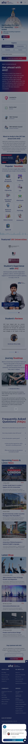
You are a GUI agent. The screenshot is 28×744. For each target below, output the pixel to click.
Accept (14, 740)
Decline (14, 737)
